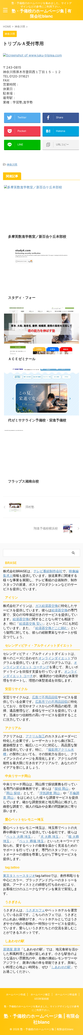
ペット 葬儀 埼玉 (31, 841)
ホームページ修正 (40, 994)
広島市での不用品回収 (51, 702)
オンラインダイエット (54, 658)
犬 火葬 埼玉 (49, 837)
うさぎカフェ (35, 910)
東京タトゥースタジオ (19, 876)
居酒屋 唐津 (11, 949)
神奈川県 (12, 164)
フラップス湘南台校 (23, 481)
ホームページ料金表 (66, 994)
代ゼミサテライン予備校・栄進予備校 (37, 420)
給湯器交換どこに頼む (51, 628)
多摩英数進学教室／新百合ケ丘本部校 (37, 236)
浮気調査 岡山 (49, 793)
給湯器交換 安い (31, 623)
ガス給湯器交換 (46, 606)
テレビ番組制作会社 (47, 571)
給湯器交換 (59, 610)
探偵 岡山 (61, 789)
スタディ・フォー (21, 298)
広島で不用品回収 (45, 697)
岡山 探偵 (13, 793)
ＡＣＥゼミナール (21, 359)
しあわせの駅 (61, 967)
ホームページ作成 (15, 994)
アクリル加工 (35, 736)
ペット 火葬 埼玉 (18, 837)
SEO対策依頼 (41, 998)
